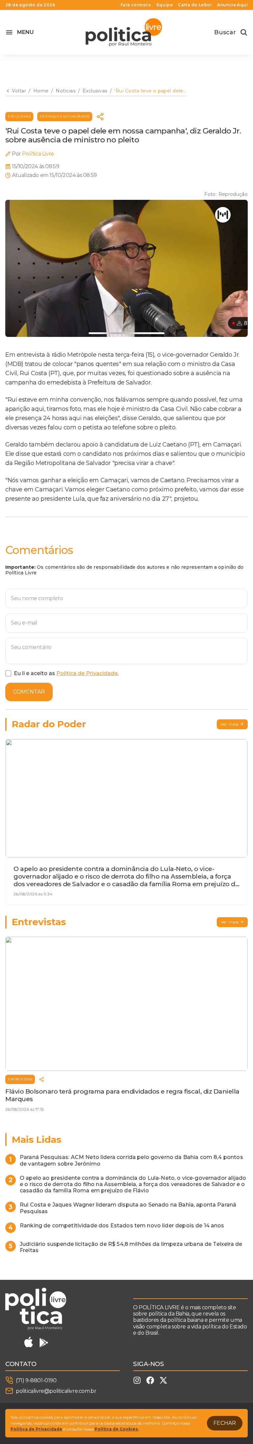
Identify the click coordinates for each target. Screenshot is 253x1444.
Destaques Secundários (65, 116)
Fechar (224, 1423)
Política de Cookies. (117, 1428)
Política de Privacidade (87, 673)
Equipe (164, 5)
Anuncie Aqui (232, 5)
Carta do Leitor (195, 5)
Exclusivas (19, 116)
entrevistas (20, 1079)
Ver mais (230, 724)
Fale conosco (136, 5)
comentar (29, 692)
